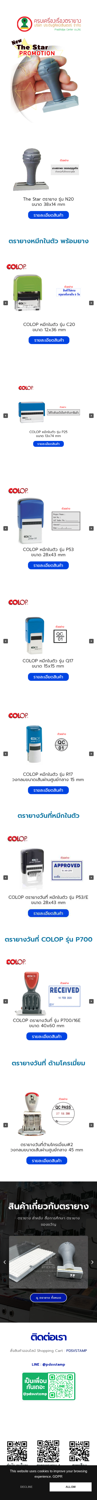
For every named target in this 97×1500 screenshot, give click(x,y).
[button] (41, 230)
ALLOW (71, 1487)
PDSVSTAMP (76, 1350)
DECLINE (26, 1487)
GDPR (57, 1476)
